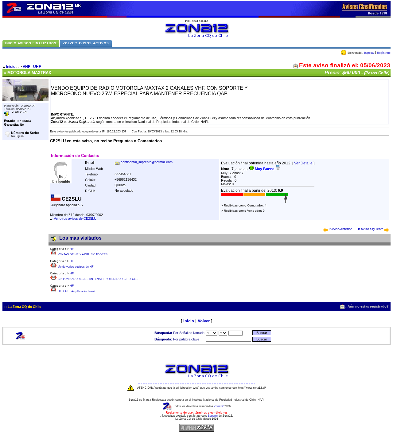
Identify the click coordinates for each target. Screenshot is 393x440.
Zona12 (219, 406)
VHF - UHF (32, 67)
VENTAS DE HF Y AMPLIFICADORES (82, 254)
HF (72, 248)
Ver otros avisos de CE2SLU (75, 218)
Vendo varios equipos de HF (76, 266)
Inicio (10, 67)
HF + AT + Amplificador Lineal (76, 291)
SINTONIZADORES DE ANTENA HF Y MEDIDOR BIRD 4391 (98, 279)
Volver (204, 321)
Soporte (213, 415)
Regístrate (384, 52)
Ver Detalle (303, 163)
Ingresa (369, 52)
